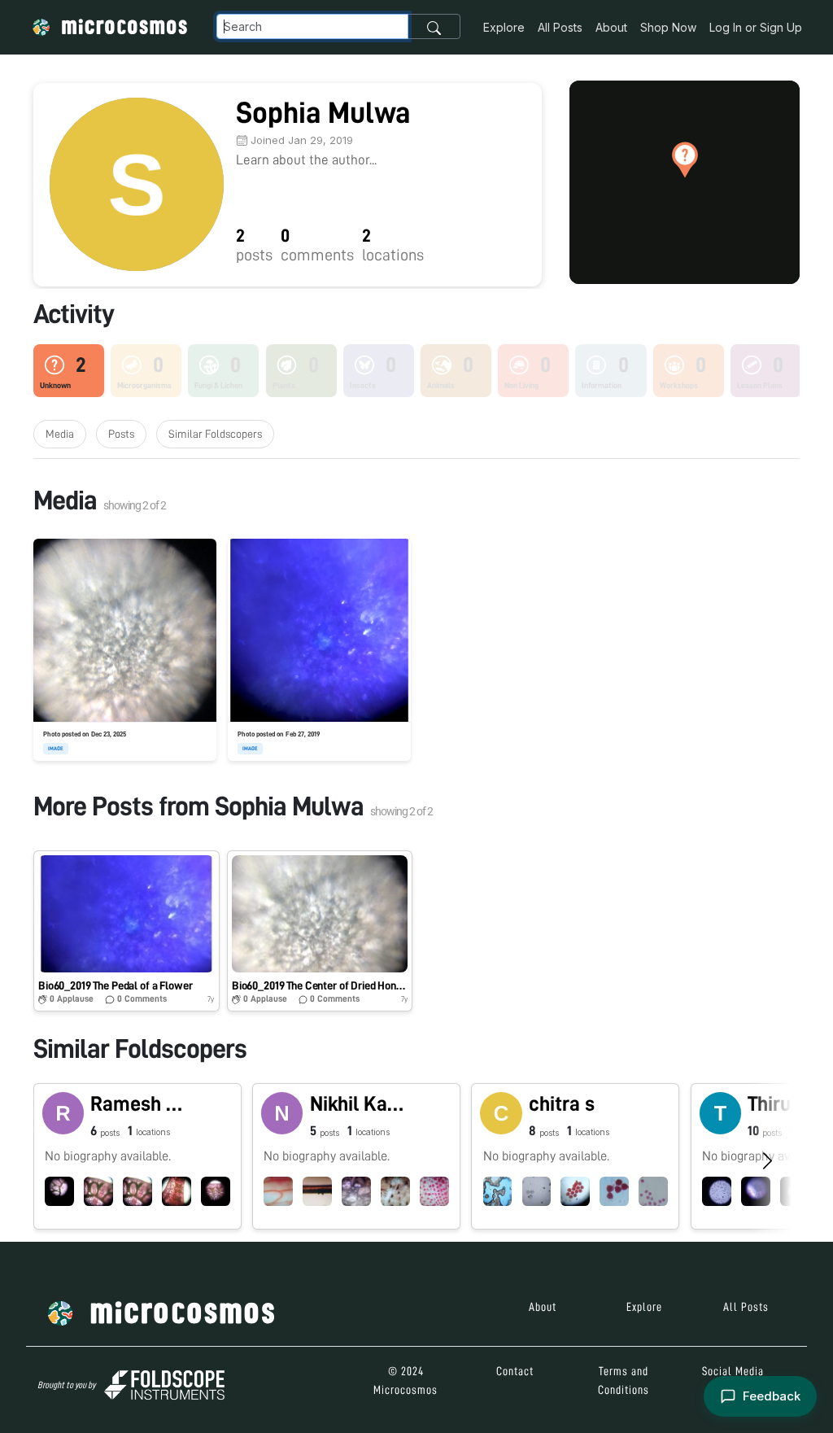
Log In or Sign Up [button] (755, 27)
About (611, 27)
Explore (504, 27)
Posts (121, 433)
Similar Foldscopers (215, 433)
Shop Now (668, 27)
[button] (685, 159)
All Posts (560, 27)
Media (60, 433)
